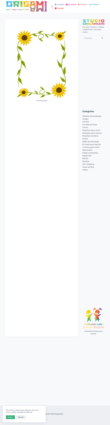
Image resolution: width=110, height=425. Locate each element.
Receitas (85, 161)
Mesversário (87, 150)
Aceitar (10, 417)
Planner (85, 158)
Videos (85, 170)
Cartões (85, 122)
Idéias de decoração (90, 141)
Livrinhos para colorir (91, 147)
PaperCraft (86, 156)
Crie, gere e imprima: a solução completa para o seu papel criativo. (93, 29)
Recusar (21, 417)
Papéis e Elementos (90, 153)
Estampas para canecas (92, 133)
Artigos (85, 119)
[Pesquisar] (52, 6)
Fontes (85, 139)
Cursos (85, 127)
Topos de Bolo (88, 167)
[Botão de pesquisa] (102, 38)
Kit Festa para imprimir (91, 144)
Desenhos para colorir (91, 130)
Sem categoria (88, 164)
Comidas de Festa (89, 124)
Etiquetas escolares (90, 136)
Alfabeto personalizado (91, 116)
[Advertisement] (41, 119)
